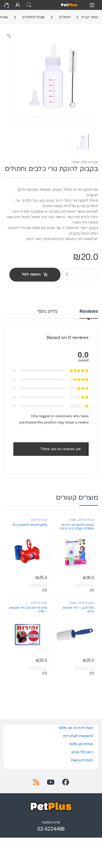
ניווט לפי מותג (82, 752)
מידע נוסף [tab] (47, 311)
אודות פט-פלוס (81, 744)
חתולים (64, 17)
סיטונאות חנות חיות (78, 736)
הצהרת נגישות (82, 760)
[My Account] (18, 5)
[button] (9, 36)
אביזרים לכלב (89, 162)
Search (29, 5)
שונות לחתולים (33, 17)
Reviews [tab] (89, 311)
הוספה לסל (31, 274)
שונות (76, 162)
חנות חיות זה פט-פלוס (76, 728)
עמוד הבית (89, 17)
